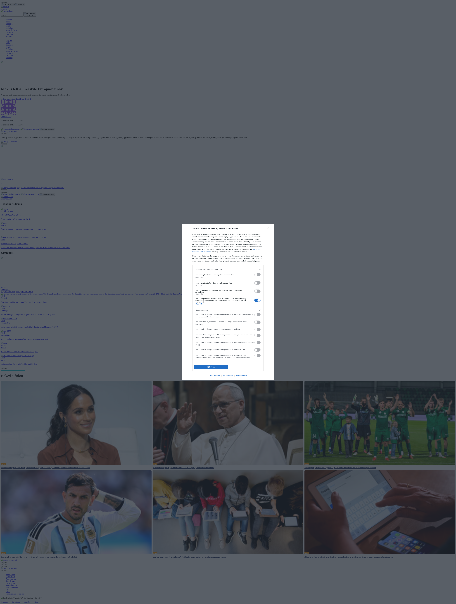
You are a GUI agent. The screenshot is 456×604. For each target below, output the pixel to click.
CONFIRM (211, 367)
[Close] (269, 228)
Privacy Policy (241, 375)
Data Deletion (214, 375)
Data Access (228, 375)
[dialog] (228, 302)
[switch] (257, 274)
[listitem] (228, 269)
